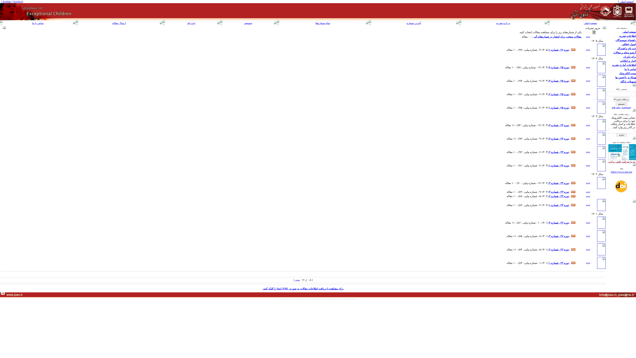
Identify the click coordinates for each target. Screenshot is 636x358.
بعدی (297, 280)
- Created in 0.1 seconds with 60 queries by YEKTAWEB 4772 (332, 299)
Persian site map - (286, 299)
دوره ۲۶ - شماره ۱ (558, 49)
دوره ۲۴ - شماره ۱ (558, 165)
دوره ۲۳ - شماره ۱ (558, 205)
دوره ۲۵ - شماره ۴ (558, 67)
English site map (301, 299)
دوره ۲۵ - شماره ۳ (558, 80)
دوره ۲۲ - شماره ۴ (558, 222)
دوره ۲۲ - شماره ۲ (558, 249)
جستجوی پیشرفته (621, 107)
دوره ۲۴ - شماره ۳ (558, 138)
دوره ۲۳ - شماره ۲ (558, 196)
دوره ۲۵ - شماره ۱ (558, 107)
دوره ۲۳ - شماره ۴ (558, 183)
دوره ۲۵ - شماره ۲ (558, 94)
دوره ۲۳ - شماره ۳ (558, 191)
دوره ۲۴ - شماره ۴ (558, 125)
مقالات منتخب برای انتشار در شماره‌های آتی (557, 36)
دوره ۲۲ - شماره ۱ (558, 263)
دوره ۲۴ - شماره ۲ (558, 152)
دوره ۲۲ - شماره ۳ (558, 236)
